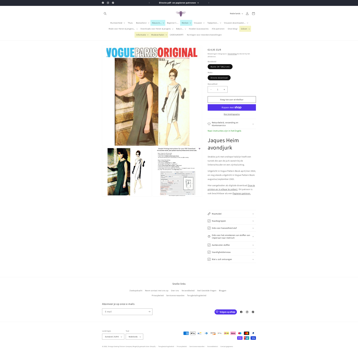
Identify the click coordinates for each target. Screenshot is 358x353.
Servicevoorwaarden (175, 295)
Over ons (175, 290)
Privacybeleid (158, 295)
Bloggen (222, 290)
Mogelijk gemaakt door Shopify (144, 347)
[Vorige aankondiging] (149, 2)
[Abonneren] (149, 311)
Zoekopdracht (135, 290)
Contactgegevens (226, 346)
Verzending (232, 54)
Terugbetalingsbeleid (196, 295)
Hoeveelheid (212, 84)
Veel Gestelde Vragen (206, 290)
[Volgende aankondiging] (209, 2)
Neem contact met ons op (157, 290)
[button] (105, 14)
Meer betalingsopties (232, 114)
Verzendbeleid (188, 290)
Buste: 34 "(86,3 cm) (220, 66)
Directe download (219, 77)
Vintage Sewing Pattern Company (120, 347)
